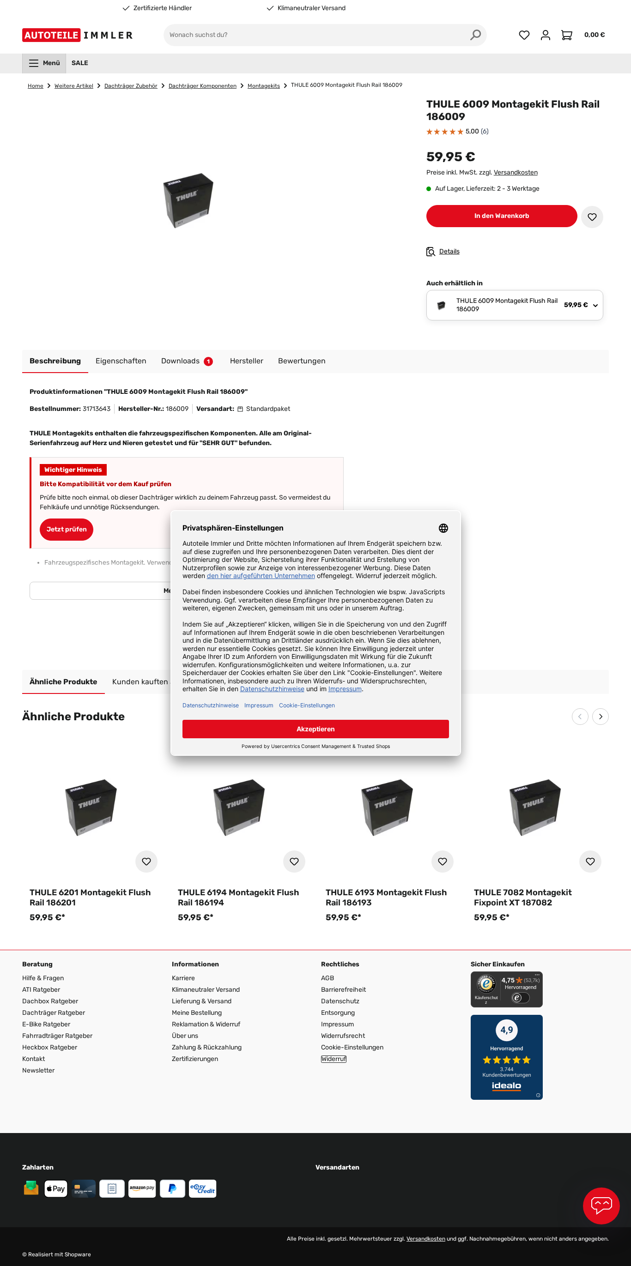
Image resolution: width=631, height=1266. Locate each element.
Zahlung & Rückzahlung (207, 1047)
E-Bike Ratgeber (46, 1024)
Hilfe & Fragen (43, 978)
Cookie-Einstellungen (352, 1047)
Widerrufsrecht (343, 1036)
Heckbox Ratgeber (49, 1047)
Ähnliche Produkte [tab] (63, 681)
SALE (80, 63)
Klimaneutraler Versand (312, 8)
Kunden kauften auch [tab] (150, 681)
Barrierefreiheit (343, 990)
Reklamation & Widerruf (206, 1024)
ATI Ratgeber (41, 990)
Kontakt (33, 1059)
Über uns (185, 1036)
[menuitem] (44, 63)
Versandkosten (516, 172)
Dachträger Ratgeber (53, 1013)
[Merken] (592, 217)
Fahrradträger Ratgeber (57, 1036)
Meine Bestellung (197, 1013)
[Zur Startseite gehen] (79, 35)
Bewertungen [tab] (302, 360)
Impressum (337, 1024)
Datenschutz (340, 1001)
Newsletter (38, 1070)
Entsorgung (338, 1013)
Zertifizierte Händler (162, 8)
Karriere (183, 978)
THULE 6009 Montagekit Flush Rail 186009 (346, 85)
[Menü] (537, 977)
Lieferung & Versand (201, 1001)
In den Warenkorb (501, 216)
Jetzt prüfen (67, 529)
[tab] (55, 361)
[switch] (520, 997)
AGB (327, 978)
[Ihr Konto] (545, 35)
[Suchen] (476, 35)
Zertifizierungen (195, 1059)
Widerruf (334, 1059)
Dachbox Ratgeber (50, 1001)
